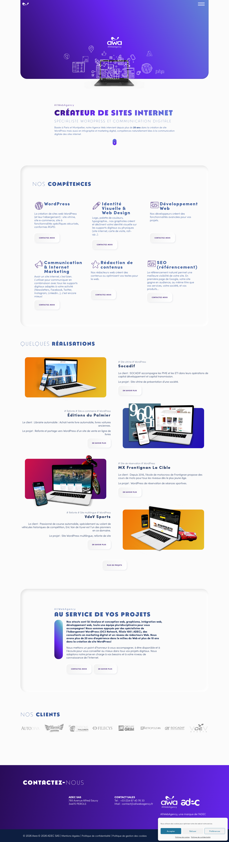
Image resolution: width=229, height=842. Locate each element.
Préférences (214, 831)
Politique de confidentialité (200, 837)
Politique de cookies (182, 837)
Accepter (171, 831)
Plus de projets (114, 565)
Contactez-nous (47, 238)
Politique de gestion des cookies (129, 835)
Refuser (192, 831)
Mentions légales (70, 835)
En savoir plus (130, 390)
